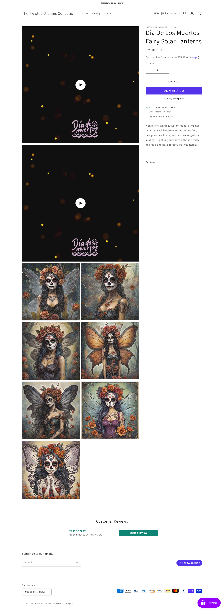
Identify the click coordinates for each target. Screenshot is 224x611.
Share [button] (152, 162)
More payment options (174, 98)
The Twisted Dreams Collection (42, 603)
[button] (184, 13)
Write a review (138, 533)
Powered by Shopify (64, 603)
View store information (161, 116)
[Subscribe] (77, 562)
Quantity (150, 63)
